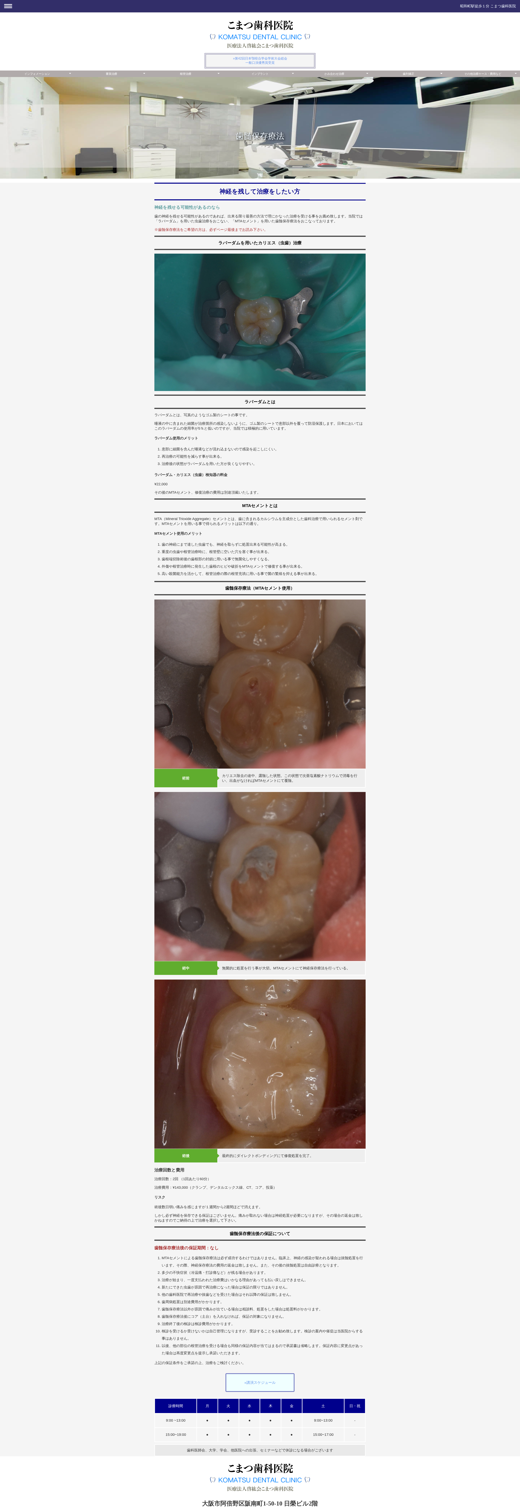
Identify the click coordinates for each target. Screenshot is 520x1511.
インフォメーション (37, 73)
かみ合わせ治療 (334, 73)
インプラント (260, 73)
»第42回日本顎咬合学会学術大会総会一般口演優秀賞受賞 (260, 60)
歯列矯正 (408, 73)
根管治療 (185, 73)
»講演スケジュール (260, 1383)
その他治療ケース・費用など (482, 73)
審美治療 (111, 73)
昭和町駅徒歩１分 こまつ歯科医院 (488, 6)
